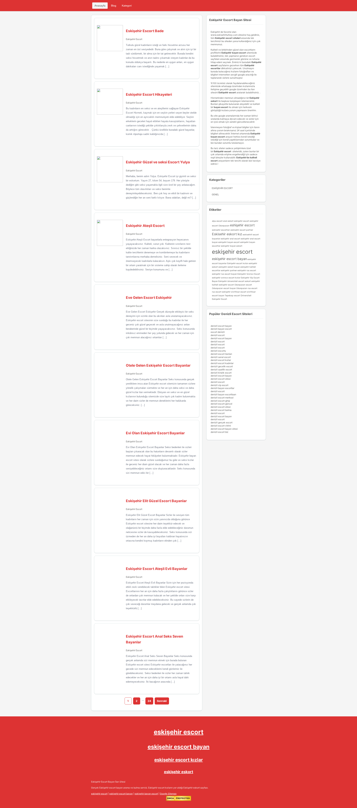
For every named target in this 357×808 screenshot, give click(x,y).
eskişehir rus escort (246, 270)
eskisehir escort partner (242, 230)
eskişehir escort (232, 251)
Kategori (127, 5)
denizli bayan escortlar (222, 388)
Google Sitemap (168, 793)
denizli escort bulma (221, 410)
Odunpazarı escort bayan (224, 288)
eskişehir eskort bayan (229, 267)
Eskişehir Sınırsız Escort (248, 274)
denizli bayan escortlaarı (223, 394)
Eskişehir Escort (134, 39)
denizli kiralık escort (221, 372)
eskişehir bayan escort (229, 242)
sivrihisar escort (238, 292)
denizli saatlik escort (221, 369)
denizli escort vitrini (221, 425)
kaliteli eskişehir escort (223, 285)
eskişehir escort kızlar (178, 759)
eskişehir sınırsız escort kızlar (226, 278)
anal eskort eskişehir (233, 221)
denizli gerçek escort (221, 422)
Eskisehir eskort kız (227, 234)
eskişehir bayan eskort (231, 246)
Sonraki (162, 700)
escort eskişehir (250, 221)
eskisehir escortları (221, 230)
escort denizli (218, 332)
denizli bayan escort (221, 328)
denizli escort (218, 335)
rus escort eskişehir (221, 292)
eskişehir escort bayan (229, 259)
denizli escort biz (219, 432)
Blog (113, 5)
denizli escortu (218, 350)
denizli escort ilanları (221, 354)
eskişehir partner (229, 270)
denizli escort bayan (221, 325)
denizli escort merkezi (222, 397)
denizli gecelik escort (222, 366)
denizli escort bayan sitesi (224, 428)
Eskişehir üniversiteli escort (231, 281)
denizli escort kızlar (221, 360)
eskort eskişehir (252, 281)
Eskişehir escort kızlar (237, 263)
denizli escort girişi (220, 400)
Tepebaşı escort (232, 295)
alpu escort (217, 221)
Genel (215, 194)
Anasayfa (99, 5)
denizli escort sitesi (221, 378)
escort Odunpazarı (220, 225)
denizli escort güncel (221, 403)
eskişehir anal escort (230, 238)
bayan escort (221, 107)
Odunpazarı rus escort (246, 288)
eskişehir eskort (178, 772)
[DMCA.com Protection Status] (178, 800)
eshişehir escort (242, 225)
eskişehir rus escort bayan (224, 274)
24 (149, 700)
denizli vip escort (219, 385)
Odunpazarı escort (243, 285)
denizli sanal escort (221, 357)
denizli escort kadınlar (222, 363)
